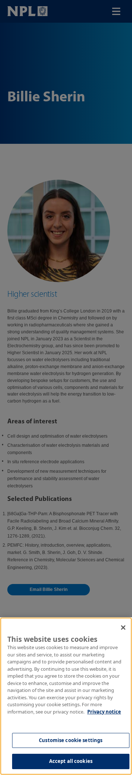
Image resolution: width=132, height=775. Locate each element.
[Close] (123, 627)
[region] (66, 696)
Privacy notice (104, 711)
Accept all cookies (70, 761)
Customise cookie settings (70, 740)
